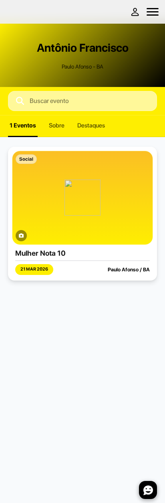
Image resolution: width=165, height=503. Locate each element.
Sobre (56, 125)
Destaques (91, 125)
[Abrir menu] (153, 12)
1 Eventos (23, 125)
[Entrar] (134, 11)
